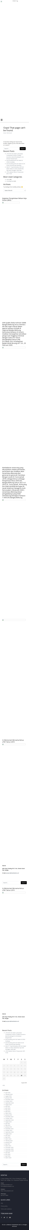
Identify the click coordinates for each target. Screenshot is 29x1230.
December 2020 (9, 1147)
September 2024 (9, 1103)
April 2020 (7, 1156)
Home (4, 133)
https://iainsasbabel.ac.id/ (7, 1191)
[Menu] (1, 120)
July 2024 (7, 1106)
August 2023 (8, 1122)
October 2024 (8, 1101)
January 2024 (8, 1115)
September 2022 (9, 1132)
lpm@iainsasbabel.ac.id (6, 1184)
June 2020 (7, 1154)
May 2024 (7, 1110)
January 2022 (8, 1142)
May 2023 (7, 1125)
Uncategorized (10, 181)
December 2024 (9, 1099)
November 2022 (9, 1128)
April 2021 (7, 1144)
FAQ (2, 1203)
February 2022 (9, 1140)
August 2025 (8, 1096)
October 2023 (8, 1118)
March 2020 (8, 1157)
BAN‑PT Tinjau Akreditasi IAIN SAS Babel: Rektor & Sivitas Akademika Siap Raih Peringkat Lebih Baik (15, 168)
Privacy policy (4, 1206)
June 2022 (7, 1135)
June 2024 (7, 1108)
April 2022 (7, 1137)
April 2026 (7, 1092)
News (7, 179)
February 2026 (9, 1094)
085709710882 (4, 1195)
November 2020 (9, 1149)
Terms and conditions (6, 1209)
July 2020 (7, 1152)
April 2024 (7, 1111)
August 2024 (8, 1104)
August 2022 (8, 1133)
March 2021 (8, 1145)
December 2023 (9, 1116)
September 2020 (9, 1151)
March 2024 (8, 1113)
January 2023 (8, 1127)
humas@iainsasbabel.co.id (7, 1186)
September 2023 (9, 1120)
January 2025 (8, 1098)
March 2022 (8, 1139)
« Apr (3, 1085)
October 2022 (8, 1130)
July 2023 (7, 1123)
